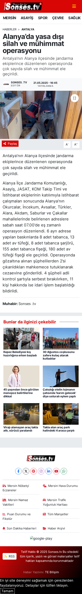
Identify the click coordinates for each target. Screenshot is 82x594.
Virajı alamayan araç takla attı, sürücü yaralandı (20, 429)
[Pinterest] (33, 471)
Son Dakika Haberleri (21, 528)
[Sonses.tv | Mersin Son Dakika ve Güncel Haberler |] (22, 6)
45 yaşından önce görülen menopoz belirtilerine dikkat (21, 393)
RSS (11, 556)
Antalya (27, 29)
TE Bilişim (52, 572)
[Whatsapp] (64, 471)
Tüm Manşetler (57, 514)
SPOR (43, 18)
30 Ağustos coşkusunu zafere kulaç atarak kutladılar (59, 355)
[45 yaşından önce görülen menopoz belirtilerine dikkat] (21, 376)
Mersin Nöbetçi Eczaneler (16, 488)
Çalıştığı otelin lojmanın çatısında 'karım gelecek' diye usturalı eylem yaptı (59, 393)
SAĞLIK (74, 18)
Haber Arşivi (56, 528)
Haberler (10, 29)
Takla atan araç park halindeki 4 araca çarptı (58, 429)
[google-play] (41, 539)
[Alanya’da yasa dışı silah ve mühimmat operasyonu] (41, 115)
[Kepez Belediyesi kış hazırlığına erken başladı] (21, 338)
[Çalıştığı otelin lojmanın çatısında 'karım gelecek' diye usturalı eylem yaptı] (61, 376)
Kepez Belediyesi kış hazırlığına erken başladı (20, 353)
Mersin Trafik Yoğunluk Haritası (55, 502)
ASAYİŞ (27, 18)
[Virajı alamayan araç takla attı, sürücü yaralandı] (21, 414)
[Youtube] (56, 471)
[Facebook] (18, 471)
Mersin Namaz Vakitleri (15, 502)
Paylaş (12, 144)
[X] (26, 471)
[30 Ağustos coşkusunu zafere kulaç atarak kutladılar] (61, 338)
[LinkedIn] (48, 471)
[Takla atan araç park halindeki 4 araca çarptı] (61, 414)
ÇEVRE (58, 18)
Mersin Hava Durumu (63, 486)
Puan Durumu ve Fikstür (17, 516)
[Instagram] (41, 471)
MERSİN (9, 18)
